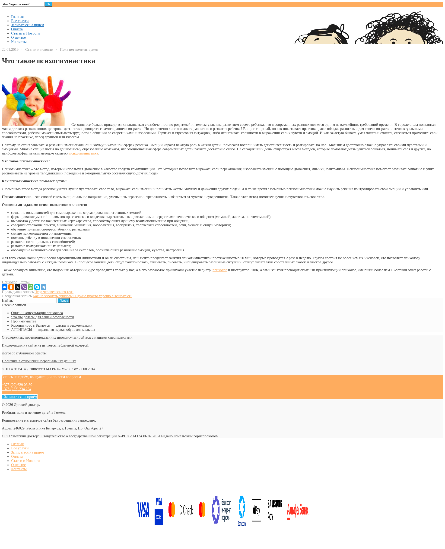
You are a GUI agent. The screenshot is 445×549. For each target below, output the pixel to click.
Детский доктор (14, 9)
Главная (17, 17)
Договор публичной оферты (24, 353)
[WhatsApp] (30, 287)
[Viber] (24, 287)
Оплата (17, 29)
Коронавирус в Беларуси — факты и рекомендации (51, 325)
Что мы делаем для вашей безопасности (42, 317)
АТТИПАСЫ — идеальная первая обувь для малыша (53, 329)
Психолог (9, 282)
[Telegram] (43, 287)
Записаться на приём (19, 397)
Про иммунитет (23, 321)
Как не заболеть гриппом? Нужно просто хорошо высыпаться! (82, 296)
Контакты (19, 42)
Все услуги (20, 21)
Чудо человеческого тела (54, 292)
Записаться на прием (27, 25)
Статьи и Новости (25, 33)
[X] (17, 287)
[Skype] (37, 287)
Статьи (24, 282)
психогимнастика (83, 153)
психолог (220, 270)
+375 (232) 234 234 (16, 389)
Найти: (7, 300)
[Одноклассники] (11, 287)
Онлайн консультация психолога (37, 313)
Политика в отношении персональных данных (39, 361)
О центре (18, 37)
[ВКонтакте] (4, 287)
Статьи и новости (39, 49)
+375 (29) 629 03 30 (17, 385)
